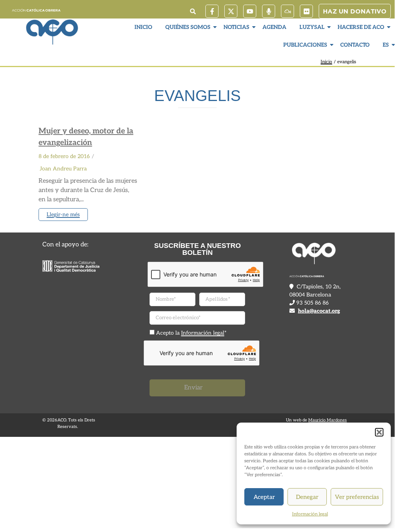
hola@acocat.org (319, 311)
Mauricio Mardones (327, 420)
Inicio (143, 27)
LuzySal (311, 27)
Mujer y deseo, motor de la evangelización (86, 136)
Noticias (236, 27)
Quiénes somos (187, 27)
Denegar (307, 497)
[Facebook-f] (212, 11)
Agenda (274, 27)
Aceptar (264, 497)
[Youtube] (249, 11)
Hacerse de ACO (361, 27)
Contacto (355, 45)
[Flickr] (306, 11)
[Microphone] (268, 11)
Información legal (310, 514)
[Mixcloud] (287, 11)
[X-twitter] (230, 11)
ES (386, 45)
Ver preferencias (357, 497)
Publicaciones (305, 45)
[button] (379, 432)
